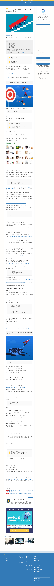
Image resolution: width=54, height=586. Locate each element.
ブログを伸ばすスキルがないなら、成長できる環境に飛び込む (19, 77)
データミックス (37, 571)
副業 (34, 4)
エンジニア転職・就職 (29, 4)
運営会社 (7, 558)
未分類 (6, 8)
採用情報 (7, 560)
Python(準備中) (21, 562)
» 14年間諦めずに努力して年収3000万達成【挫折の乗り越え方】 (16, 203)
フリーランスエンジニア (40, 4)
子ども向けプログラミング (41, 52)
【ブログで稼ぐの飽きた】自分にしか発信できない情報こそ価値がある (20, 236)
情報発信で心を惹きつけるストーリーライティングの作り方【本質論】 (20, 479)
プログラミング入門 (13, 4)
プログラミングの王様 (27, 2)
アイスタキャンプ (37, 556)
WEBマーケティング (40, 26)
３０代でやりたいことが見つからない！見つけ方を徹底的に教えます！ (19, 263)
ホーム (6, 556)
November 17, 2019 (21, 52)
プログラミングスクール (21, 4)
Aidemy (40, 34)
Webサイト (28, 556)
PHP (19, 561)
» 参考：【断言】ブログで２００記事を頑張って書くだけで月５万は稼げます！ (18, 328)
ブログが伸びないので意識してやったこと (43, 65)
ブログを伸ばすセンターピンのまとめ (43, 78)
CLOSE (29, 73)
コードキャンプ (37, 560)
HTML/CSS (20, 556)
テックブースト (37, 567)
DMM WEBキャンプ (38, 578)
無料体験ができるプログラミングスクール (19, 530)
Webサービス (28, 557)
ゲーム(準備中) (28, 561)
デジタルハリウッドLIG (38, 569)
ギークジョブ (37, 558)
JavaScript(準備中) (21, 557)
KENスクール (37, 580)
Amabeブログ (13, 140)
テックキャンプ (37, 565)
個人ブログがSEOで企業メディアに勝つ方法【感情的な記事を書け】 (20, 493)
